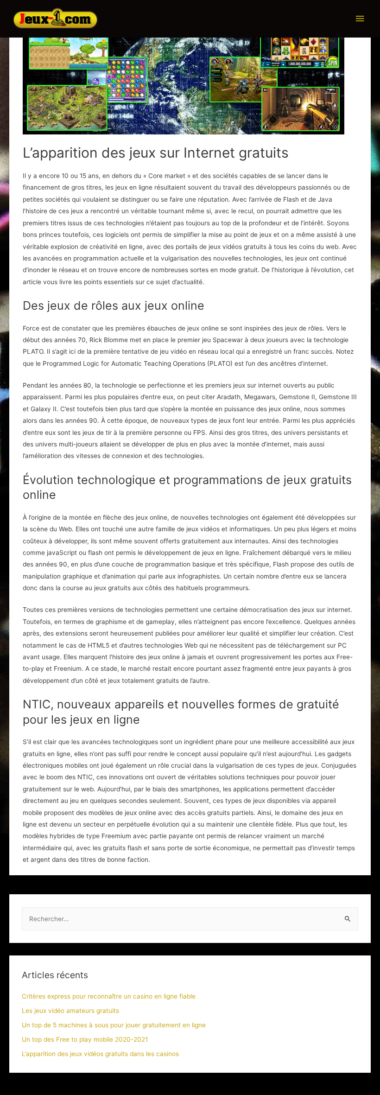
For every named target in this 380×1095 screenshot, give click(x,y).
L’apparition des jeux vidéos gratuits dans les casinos (100, 1053)
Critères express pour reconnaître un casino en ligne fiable (109, 996)
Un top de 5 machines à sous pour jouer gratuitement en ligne (114, 1025)
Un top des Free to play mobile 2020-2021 (85, 1039)
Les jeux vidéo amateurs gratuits (70, 1010)
